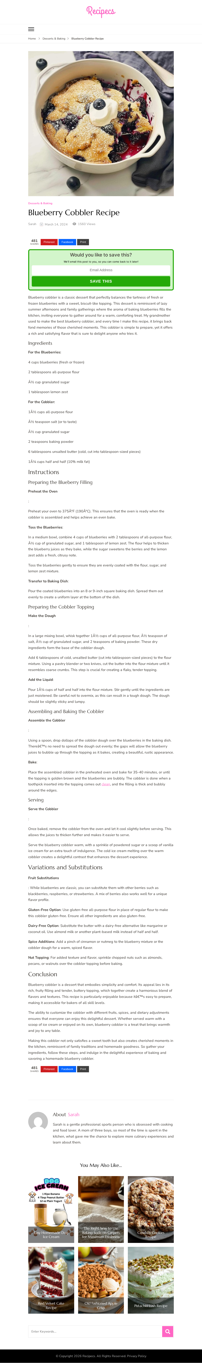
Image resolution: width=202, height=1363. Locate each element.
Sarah (32, 224)
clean (106, 784)
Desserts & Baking (40, 203)
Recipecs (88, 1356)
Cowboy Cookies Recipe (150, 1235)
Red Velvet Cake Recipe (51, 1305)
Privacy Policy (136, 1356)
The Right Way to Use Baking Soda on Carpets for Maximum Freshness (101, 1232)
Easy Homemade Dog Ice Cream (51, 1235)
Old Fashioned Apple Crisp (101, 1305)
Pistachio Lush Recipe (150, 1306)
